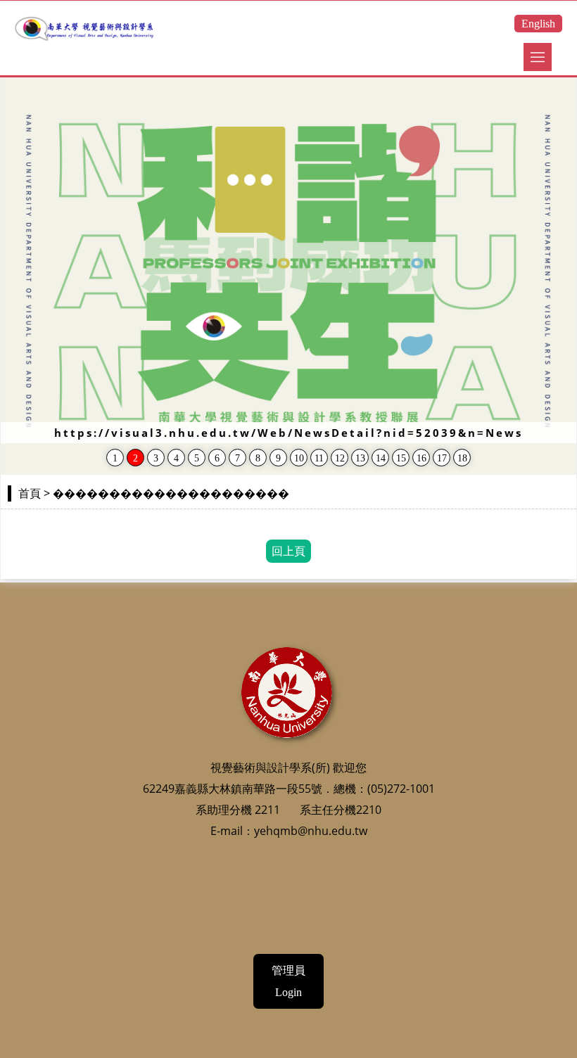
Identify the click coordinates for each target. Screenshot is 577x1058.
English (538, 24)
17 (442, 458)
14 (381, 458)
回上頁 (288, 551)
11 (319, 458)
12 (340, 458)
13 (360, 458)
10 (299, 458)
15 (401, 458)
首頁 (29, 493)
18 (462, 458)
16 (421, 458)
